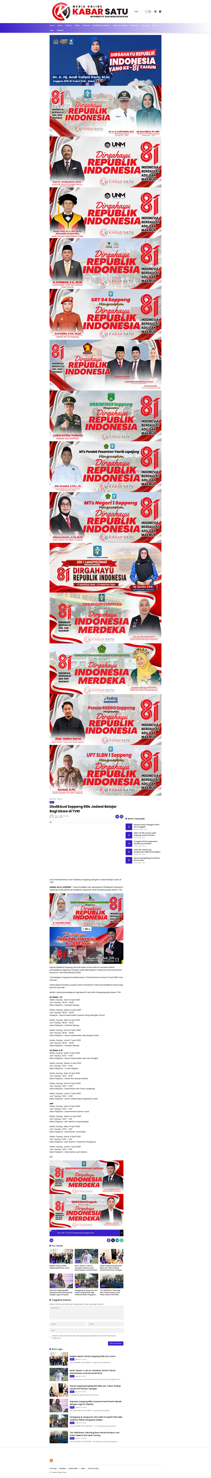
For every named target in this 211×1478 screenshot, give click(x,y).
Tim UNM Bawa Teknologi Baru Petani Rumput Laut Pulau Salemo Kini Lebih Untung (110, 1292)
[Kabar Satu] (90, 11)
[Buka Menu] (160, 11)
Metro (52, 802)
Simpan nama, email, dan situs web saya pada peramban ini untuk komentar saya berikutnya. (84, 1337)
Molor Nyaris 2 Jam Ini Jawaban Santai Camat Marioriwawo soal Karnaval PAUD (86, 1268)
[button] (149, 11)
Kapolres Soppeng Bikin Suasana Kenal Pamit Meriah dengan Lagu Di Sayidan (61, 1292)
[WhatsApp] (121, 1240)
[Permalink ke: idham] (52, 817)
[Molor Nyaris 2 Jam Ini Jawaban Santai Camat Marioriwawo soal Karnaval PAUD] (86, 1256)
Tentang (53, 1468)
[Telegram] (117, 1240)
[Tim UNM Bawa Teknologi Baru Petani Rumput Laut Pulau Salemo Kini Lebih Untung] (111, 1281)
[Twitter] (113, 1240)
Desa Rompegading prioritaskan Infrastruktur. (147, 859)
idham (57, 816)
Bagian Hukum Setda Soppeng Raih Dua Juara (60, 1267)
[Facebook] (109, 1240)
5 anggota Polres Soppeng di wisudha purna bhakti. (145, 842)
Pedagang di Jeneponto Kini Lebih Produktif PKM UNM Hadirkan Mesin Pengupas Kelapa (86, 1292)
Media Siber (73, 1468)
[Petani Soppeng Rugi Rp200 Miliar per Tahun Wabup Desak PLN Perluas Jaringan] (111, 1256)
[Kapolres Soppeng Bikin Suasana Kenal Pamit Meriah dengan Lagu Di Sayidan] (61, 1281)
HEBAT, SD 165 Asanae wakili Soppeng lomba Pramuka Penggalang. (145, 834)
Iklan (83, 1468)
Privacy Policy (93, 1468)
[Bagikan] (121, 816)
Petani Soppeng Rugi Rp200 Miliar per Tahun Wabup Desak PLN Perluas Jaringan (111, 1268)
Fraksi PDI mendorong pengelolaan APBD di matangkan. (147, 851)
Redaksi (62, 1468)
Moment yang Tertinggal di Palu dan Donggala (146, 826)
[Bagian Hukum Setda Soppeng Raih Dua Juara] (61, 1256)
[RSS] (51, 1460)
